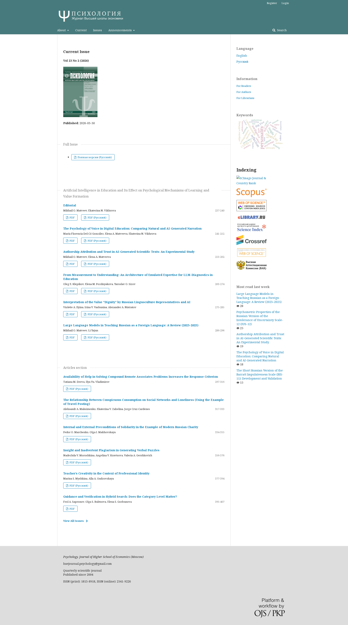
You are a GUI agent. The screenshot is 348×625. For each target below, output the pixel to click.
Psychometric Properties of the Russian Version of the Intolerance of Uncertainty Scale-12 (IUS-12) (259, 318)
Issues (97, 30)
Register (272, 3)
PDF (72, 217)
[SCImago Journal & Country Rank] (260, 181)
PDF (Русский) (96, 217)
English (241, 55)
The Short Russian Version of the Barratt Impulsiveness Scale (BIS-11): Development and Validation (259, 374)
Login (285, 3)
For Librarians (245, 98)
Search (281, 30)
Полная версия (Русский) (94, 157)
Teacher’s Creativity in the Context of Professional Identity (106, 473)
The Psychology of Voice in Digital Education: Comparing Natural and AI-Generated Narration (132, 228)
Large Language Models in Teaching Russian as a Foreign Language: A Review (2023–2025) (130, 325)
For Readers (243, 86)
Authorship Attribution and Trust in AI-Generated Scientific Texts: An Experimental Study (129, 252)
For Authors (243, 92)
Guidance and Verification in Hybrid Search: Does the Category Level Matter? (120, 496)
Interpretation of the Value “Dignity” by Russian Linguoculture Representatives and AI (126, 302)
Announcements (120, 30)
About (61, 30)
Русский (242, 61)
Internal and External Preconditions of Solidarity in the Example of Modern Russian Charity (130, 427)
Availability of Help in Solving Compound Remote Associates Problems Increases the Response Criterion (140, 377)
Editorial (69, 205)
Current (81, 30)
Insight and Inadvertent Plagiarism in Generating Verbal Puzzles (111, 450)
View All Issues (73, 521)
